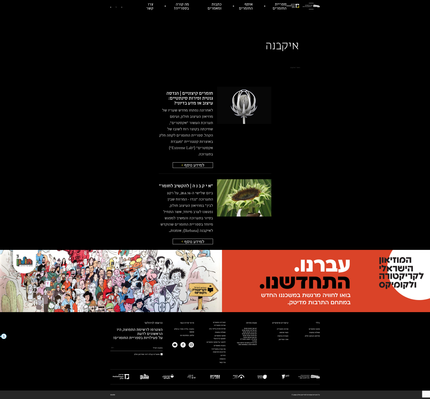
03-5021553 (184, 335)
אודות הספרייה (282, 329)
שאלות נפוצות (314, 332)
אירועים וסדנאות (219, 352)
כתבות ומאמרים (220, 345)
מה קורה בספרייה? (218, 349)
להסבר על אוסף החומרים (216, 342)
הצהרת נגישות (282, 336)
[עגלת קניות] (121, 6)
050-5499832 (243, 344)
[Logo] (311, 6)
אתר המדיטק (283, 339)
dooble (112, 395)
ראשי (298, 67)
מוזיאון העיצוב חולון (312, 336)
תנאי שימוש (284, 332)
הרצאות (223, 359)
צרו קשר (222, 362)
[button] (3, 336)
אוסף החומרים (314, 329)
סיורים (223, 355)
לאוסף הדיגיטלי (220, 338)
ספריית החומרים (219, 322)
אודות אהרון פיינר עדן (217, 328)
